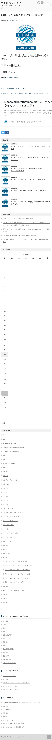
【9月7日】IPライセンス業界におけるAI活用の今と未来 (19, 218)
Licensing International (9, 676)
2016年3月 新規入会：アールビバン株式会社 (28, 179)
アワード (5, 476)
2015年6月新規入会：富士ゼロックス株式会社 (28, 191)
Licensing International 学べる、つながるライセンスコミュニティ (22, 702)
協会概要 (5, 621)
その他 (5, 471)
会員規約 (5, 642)
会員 (4, 631)
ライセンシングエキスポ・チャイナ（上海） (18, 574)
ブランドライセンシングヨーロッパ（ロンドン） (19, 565)
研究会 (5, 598)
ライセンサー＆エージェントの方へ (13, 723)
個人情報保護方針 (8, 649)
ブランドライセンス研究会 (11, 516)
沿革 (4, 628)
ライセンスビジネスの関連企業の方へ (14, 727)
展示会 (5, 557)
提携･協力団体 (7, 659)
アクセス (5, 652)
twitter (38, 2)
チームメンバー (7, 679)
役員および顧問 (7, 635)
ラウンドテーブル (8, 525)
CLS (4, 439)
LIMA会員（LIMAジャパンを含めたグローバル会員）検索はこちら (24, 93)
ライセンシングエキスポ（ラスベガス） (17, 578)
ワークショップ (7, 537)
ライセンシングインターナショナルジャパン (11, 5)
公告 (4, 645)
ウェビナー (6, 488)
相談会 (5, 594)
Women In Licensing (9, 463)
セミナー (5, 504)
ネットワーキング (8, 508)
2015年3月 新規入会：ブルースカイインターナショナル (30, 147)
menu (47, 3)
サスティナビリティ (9, 500)
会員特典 (5, 545)
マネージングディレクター (11, 689)
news (4, 455)
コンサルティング (8, 496)
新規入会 (14, 20)
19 (5, 354)
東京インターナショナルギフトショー (14, 590)
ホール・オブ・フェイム (10, 521)
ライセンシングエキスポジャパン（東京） (17, 570)
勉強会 (5, 549)
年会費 (5, 716)
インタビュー (7, 484)
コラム (5, 492)
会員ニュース (7, 541)
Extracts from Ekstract (9, 443)
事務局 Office (7, 656)
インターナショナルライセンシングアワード (16, 682)
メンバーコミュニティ (9, 663)
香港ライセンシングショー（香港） (15, 582)
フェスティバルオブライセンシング (13, 512)
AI (3, 435)
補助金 (5, 602)
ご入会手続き (7, 709)
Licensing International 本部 (11, 451)
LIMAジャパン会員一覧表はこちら (13, 88)
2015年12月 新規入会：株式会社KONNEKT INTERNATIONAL (27, 170)
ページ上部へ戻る (49, 737)
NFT (4, 459)
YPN (4, 467)
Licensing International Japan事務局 (13, 447)
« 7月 (3, 423)
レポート (5, 529)
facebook (42, 2)
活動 (4, 624)
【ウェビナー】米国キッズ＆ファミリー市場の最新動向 (19, 235)
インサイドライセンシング (11, 480)
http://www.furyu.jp (11, 77)
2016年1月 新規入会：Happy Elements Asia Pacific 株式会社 (30, 203)
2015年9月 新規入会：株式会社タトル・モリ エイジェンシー (31, 158)
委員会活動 (6, 553)
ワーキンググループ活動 (10, 533)
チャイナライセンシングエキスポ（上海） (17, 561)
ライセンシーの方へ (9, 720)
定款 (4, 638)
